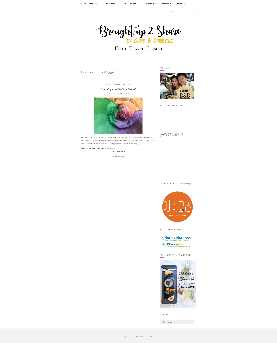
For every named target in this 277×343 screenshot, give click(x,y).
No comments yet (118, 157)
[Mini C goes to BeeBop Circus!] (118, 116)
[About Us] (177, 86)
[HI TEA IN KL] (178, 284)
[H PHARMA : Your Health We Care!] (176, 242)
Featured (181, 4)
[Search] (194, 11)
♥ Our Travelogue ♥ (130, 4)
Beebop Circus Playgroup (117, 84)
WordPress (151, 336)
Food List (93, 4)
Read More (118, 151)
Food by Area (109, 4)
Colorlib (137, 336)
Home (83, 4)
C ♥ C (127, 94)
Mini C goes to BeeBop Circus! (118, 89)
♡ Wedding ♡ (150, 4)
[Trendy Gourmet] (177, 206)
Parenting (166, 4)
